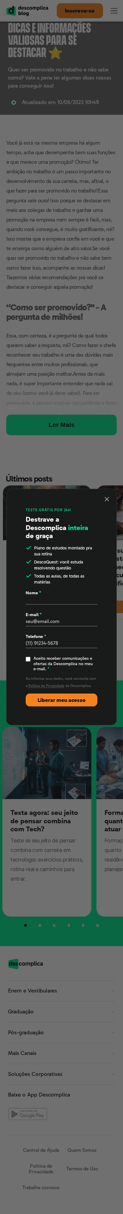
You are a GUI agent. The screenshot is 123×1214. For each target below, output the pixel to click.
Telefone (36, 636)
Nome (33, 592)
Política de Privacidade (46, 686)
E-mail (34, 614)
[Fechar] (107, 499)
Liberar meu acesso (61, 700)
